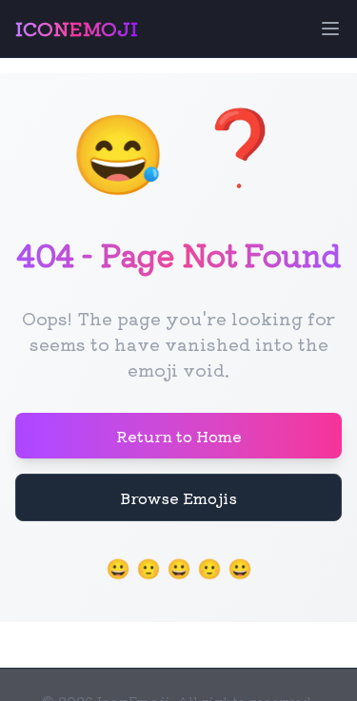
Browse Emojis (178, 497)
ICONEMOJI (76, 28)
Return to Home (179, 435)
